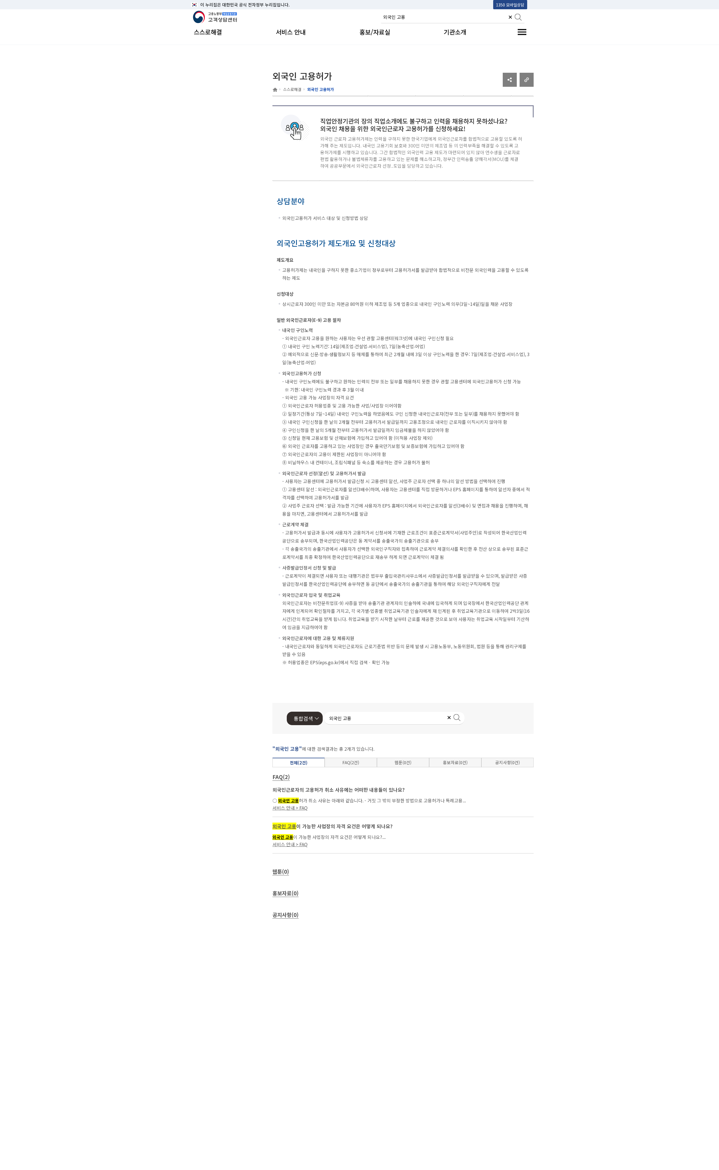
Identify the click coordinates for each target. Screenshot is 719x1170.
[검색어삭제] (510, 18)
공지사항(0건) (507, 762)
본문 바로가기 (205, 5)
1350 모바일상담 (510, 5)
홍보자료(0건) (455, 762)
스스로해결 (292, 89)
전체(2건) (299, 763)
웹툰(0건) (403, 762)
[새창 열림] (510, 84)
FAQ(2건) (350, 762)
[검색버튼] (518, 18)
